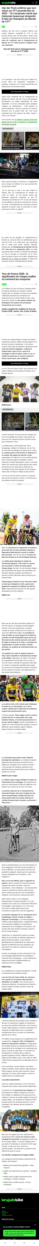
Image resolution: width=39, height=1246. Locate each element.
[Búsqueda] (33, 3)
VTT (3, 26)
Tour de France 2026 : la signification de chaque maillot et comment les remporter (12, 146)
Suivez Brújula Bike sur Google (19, 91)
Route (4, 284)
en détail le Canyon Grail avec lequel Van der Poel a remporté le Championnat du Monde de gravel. (19, 122)
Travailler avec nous (7, 1215)
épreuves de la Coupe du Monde (14, 259)
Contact (4, 1214)
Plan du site (5, 1212)
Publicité (19, 54)
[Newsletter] (36, 3)
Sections (4, 1211)
